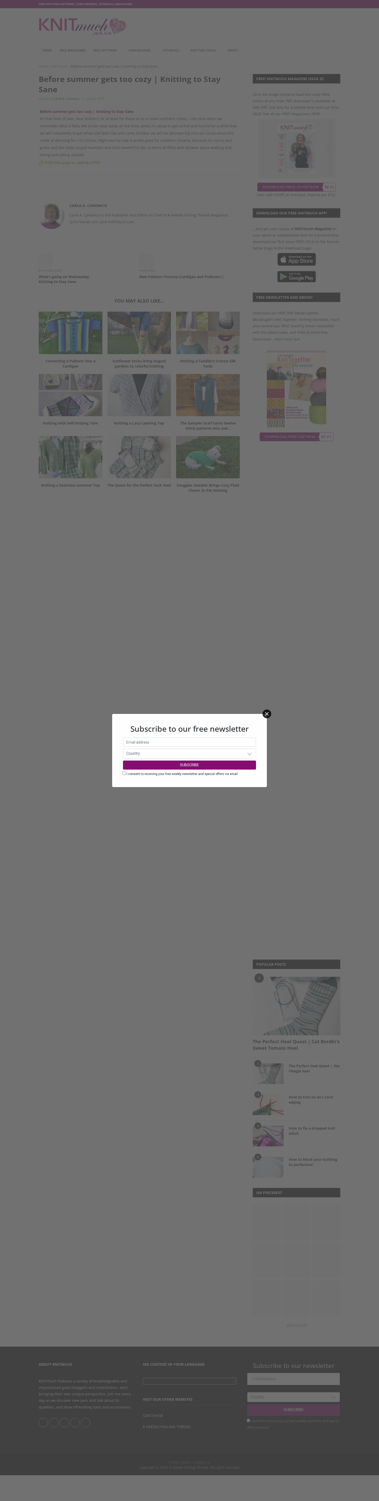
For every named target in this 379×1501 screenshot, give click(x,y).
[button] (249, 753)
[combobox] (189, 753)
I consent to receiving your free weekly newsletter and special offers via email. (182, 774)
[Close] (266, 714)
